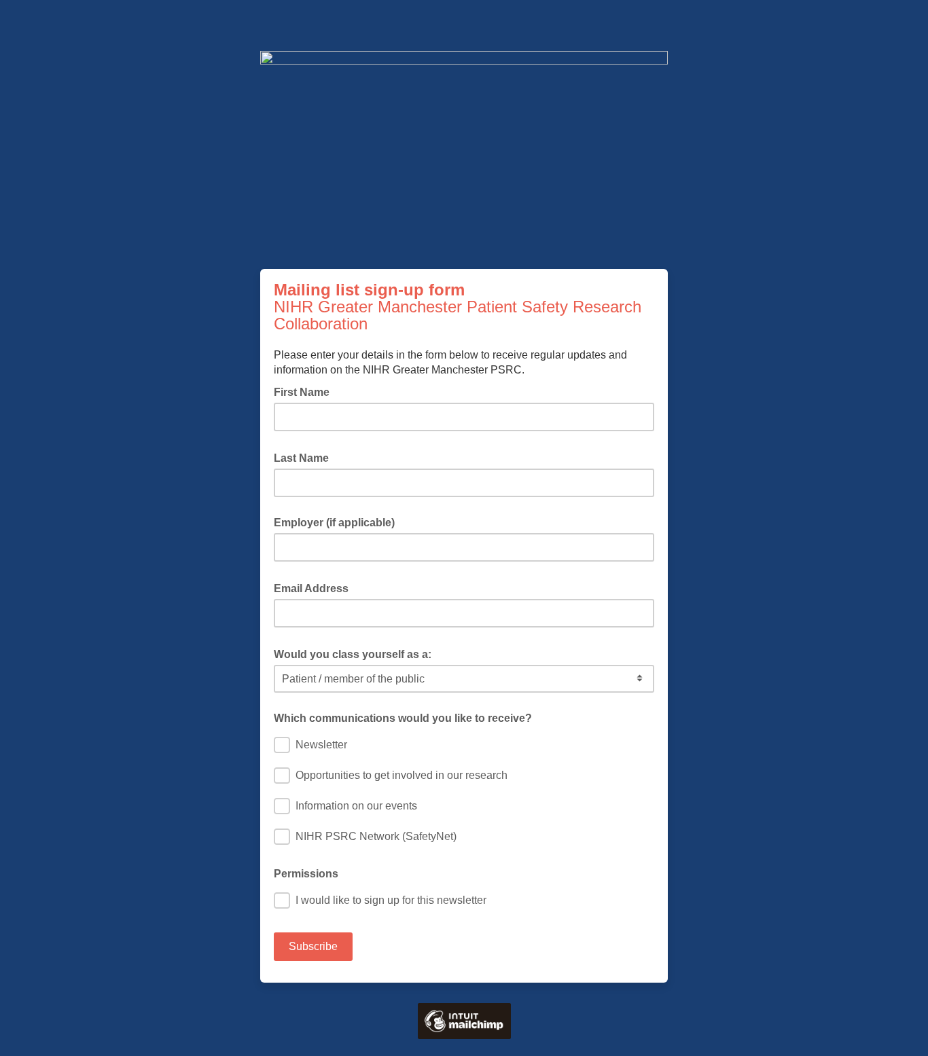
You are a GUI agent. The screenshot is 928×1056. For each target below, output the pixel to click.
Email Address (315, 587)
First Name (306, 391)
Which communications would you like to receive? (403, 718)
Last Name (305, 457)
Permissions (306, 873)
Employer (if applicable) (334, 522)
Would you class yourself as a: (357, 653)
